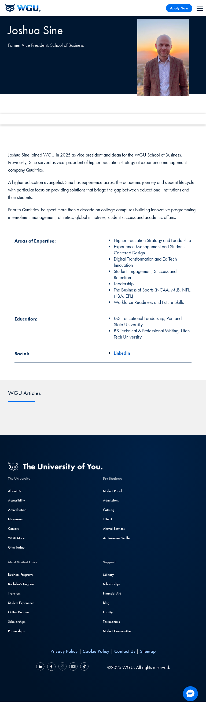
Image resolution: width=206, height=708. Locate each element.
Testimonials (111, 621)
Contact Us (124, 651)
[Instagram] (62, 667)
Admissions (111, 500)
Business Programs (21, 574)
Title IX (107, 519)
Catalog (108, 509)
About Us (14, 491)
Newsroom (15, 519)
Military (108, 574)
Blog (106, 602)
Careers (13, 528)
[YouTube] (73, 667)
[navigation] (200, 8)
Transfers (14, 593)
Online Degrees (18, 612)
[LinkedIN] (41, 667)
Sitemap (148, 651)
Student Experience (21, 602)
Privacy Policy (64, 651)
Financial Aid (112, 593)
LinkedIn (122, 353)
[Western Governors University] (23, 8)
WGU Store (16, 538)
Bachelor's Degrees (21, 584)
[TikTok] (84, 667)
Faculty (108, 612)
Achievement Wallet (116, 538)
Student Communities (117, 631)
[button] (190, 693)
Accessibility (16, 500)
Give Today (16, 547)
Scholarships (16, 621)
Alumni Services (114, 528)
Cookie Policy (96, 651)
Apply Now (179, 8)
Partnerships (16, 631)
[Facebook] (51, 667)
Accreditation (17, 509)
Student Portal (112, 491)
